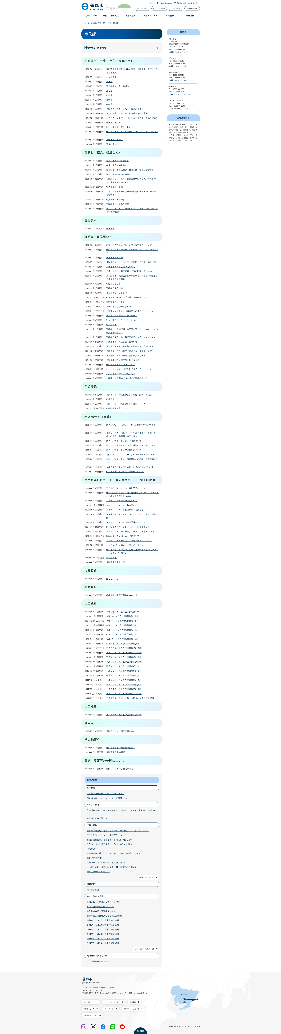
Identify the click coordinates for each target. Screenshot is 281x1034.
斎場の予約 (111, 144)
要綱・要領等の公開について (119, 769)
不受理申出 (111, 77)
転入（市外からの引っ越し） (119, 174)
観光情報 (190, 15)
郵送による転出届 (114, 187)
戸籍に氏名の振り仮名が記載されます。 (125, 109)
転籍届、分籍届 (113, 122)
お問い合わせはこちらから (179, 52)
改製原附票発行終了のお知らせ (120, 374)
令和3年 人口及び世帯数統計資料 (122, 634)
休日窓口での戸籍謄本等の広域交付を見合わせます (130, 346)
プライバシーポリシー (112, 1002)
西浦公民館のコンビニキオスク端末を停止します (129, 245)
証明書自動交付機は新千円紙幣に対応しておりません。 (132, 337)
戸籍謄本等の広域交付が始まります (122, 360)
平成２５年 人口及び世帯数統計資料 (123, 671)
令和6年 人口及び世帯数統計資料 (122, 621)
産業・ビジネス (150, 15)
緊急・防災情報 (192, 8)
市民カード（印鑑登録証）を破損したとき (126, 404)
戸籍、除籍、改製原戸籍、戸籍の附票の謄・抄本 (129, 271)
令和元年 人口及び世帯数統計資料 (122, 643)
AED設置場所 (175, 8)
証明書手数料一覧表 (115, 302)
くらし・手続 (91, 15)
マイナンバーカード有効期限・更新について (127, 510)
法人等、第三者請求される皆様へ (121, 316)
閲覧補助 (194, 3)
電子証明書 (111, 558)
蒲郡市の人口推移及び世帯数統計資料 (123, 715)
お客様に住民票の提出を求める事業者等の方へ (128, 378)
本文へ (152, 3)
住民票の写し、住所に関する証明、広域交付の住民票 (131, 262)
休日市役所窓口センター (117, 293)
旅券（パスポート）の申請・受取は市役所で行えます (131, 445)
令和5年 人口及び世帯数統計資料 (122, 625)
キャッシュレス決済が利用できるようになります (129, 369)
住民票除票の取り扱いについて (120, 365)
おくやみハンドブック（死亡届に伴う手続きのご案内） (132, 118)
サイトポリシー (89, 1002)
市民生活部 (107, 23)
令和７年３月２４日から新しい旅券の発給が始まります (132, 467)
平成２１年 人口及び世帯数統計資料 (123, 689)
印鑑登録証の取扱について (118, 408)
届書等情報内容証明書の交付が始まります (126, 355)
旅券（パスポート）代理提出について (123, 450)
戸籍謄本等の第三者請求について (121, 342)
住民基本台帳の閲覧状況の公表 (120, 748)
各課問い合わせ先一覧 (131, 1009)
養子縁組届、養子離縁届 (117, 86)
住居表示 (110, 228)
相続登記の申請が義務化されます (121, 595)
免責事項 (133, 1002)
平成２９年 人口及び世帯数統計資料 (123, 653)
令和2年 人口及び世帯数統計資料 (122, 639)
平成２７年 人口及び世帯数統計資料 (123, 662)
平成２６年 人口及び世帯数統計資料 (123, 666)
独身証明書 (111, 325)
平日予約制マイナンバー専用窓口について (126, 488)
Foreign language (165, 3)
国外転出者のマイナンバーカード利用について (128, 527)
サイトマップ (109, 1009)
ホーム (87, 23)
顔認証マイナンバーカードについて (122, 536)
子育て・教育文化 (111, 15)
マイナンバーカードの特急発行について (125, 505)
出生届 (109, 95)
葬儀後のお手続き (114, 140)
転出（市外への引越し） (117, 161)
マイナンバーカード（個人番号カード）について (129, 541)
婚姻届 (109, 104)
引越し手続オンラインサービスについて (125, 320)
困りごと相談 (112, 579)
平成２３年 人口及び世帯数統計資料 (123, 680)
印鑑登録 (110, 399)
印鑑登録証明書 (113, 284)
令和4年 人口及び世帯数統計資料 (122, 630)
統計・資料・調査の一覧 (144, 949)
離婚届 (109, 100)
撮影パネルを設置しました (118, 127)
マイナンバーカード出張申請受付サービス (126, 522)
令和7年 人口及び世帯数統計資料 (122, 616)
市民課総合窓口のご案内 (117, 204)
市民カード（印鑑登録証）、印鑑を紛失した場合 (129, 395)
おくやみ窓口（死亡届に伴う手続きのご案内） (128, 113)
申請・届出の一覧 (146, 877)
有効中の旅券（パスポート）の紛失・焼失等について (131, 454)
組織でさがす (96, 23)
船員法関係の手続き (115, 199)
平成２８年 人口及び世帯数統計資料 (123, 657)
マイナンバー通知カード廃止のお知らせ (125, 545)
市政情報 (170, 15)
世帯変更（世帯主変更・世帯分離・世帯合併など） (130, 170)
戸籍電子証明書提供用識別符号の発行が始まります (130, 311)
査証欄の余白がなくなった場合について (125, 472)
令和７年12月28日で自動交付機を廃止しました (128, 297)
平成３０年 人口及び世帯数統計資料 (123, 648)
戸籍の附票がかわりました (118, 306)
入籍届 (109, 82)
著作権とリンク (89, 1009)
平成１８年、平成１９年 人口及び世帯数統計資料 (130, 698)
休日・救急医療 (142, 8)
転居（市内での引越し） (117, 165)
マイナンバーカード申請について (121, 501)
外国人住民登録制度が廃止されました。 (125, 731)
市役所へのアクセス (90, 1015)
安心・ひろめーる (159, 8)
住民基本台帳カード (115, 562)
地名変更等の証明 (114, 258)
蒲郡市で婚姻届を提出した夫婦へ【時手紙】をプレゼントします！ (118, 831)
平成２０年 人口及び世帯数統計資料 (123, 694)
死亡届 (109, 91)
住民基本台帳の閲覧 (115, 752)
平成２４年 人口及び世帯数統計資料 (123, 675)
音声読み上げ (181, 3)
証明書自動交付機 (114, 288)
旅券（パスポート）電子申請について (123, 441)
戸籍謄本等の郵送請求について (120, 267)
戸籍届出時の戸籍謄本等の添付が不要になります (129, 351)
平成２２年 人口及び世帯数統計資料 (123, 684)
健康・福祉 (131, 15)
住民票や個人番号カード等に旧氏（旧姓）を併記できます (114, 853)
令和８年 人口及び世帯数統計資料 (122, 612)
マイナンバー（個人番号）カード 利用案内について (131, 531)
